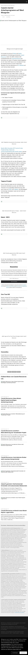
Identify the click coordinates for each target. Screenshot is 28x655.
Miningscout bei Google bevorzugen (15, 48)
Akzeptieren (23, 652)
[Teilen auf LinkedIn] (11, 46)
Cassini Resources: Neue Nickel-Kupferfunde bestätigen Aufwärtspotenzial (11, 400)
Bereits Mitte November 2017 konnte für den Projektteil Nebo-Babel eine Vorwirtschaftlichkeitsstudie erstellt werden (12, 150)
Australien (14, 371)
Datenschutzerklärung (10, 286)
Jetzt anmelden (14, 281)
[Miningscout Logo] (6, 1)
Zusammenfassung (16, 58)
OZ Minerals (21, 65)
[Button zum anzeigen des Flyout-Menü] (26, 1)
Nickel (14, 53)
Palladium (16, 189)
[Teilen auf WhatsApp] (16, 46)
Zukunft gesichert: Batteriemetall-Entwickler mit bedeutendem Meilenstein (14, 485)
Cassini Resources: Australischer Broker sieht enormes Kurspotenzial (13, 458)
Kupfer (20, 53)
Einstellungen (15, 652)
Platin (10, 189)
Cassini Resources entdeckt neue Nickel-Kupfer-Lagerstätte (14, 511)
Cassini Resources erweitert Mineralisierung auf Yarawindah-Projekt (13, 431)
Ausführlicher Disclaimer (19, 612)
